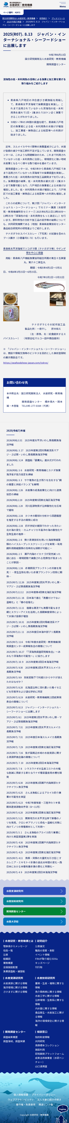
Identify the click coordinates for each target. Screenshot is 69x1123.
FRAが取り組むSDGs (46, 958)
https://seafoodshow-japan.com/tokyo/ (25, 362)
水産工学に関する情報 (47, 995)
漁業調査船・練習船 (14, 971)
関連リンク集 (46, 1104)
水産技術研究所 (46, 978)
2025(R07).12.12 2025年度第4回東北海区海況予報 (33, 592)
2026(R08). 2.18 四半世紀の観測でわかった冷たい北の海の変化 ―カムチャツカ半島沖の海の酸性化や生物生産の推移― (34, 530)
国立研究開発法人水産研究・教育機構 (18, 18)
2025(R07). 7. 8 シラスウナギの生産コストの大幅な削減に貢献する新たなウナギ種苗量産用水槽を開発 (34, 773)
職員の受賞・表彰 (44, 950)
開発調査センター (15, 1032)
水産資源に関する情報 (15, 983)
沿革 (5, 954)
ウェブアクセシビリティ (21, 1099)
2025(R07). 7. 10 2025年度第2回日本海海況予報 (32, 762)
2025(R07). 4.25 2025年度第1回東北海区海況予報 (33, 852)
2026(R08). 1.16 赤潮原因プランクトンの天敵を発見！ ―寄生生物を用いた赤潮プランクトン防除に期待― (34, 572)
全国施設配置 (10, 967)
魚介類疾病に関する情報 (48, 991)
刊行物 (38, 967)
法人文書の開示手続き (49, 1099)
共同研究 (40, 1041)
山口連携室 (41, 1066)
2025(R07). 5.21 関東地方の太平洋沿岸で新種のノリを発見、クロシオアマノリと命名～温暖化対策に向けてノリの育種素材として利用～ (34, 822)
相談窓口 (42, 1032)
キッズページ (42, 963)
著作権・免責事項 (25, 1104)
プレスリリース (58, 18)
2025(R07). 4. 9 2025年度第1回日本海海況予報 (31, 872)
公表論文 (40, 946)
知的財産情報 (42, 1037)
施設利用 (40, 1049)
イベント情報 (42, 954)
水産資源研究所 (14, 978)
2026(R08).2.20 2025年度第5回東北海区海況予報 (33, 500)
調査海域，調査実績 (14, 1041)
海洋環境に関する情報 (15, 987)
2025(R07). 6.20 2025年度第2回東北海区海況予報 (33, 812)
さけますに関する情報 (15, 991)
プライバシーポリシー (43, 1094)
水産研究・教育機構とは (19, 941)
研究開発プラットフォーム (49, 1053)
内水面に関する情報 (46, 1008)
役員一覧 (8, 950)
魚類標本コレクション (47, 1045)
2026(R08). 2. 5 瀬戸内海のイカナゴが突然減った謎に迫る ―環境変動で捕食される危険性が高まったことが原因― (34, 558)
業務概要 (8, 963)
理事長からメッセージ (15, 946)
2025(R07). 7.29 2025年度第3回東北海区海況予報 (33, 747)
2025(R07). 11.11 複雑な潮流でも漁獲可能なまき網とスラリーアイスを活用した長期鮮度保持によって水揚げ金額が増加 (33, 612)
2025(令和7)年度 (14, 21)
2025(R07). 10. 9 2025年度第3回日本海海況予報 (32, 661)
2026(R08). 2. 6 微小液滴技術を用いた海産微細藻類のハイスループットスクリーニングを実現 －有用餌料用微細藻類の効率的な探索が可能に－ (34, 544)
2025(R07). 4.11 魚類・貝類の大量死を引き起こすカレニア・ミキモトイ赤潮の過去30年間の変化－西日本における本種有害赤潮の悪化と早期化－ (34, 862)
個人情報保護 (21, 1094)
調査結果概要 (10, 1037)
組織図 (6, 958)
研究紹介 (43, 18)
